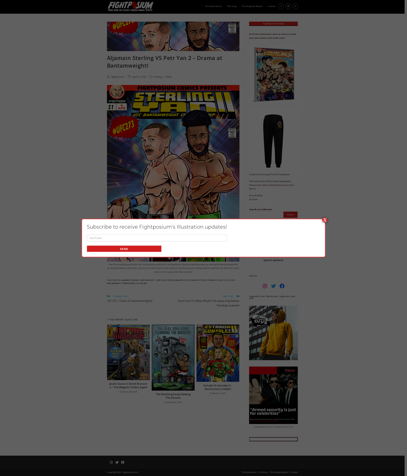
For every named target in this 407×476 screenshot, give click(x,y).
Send (124, 249)
